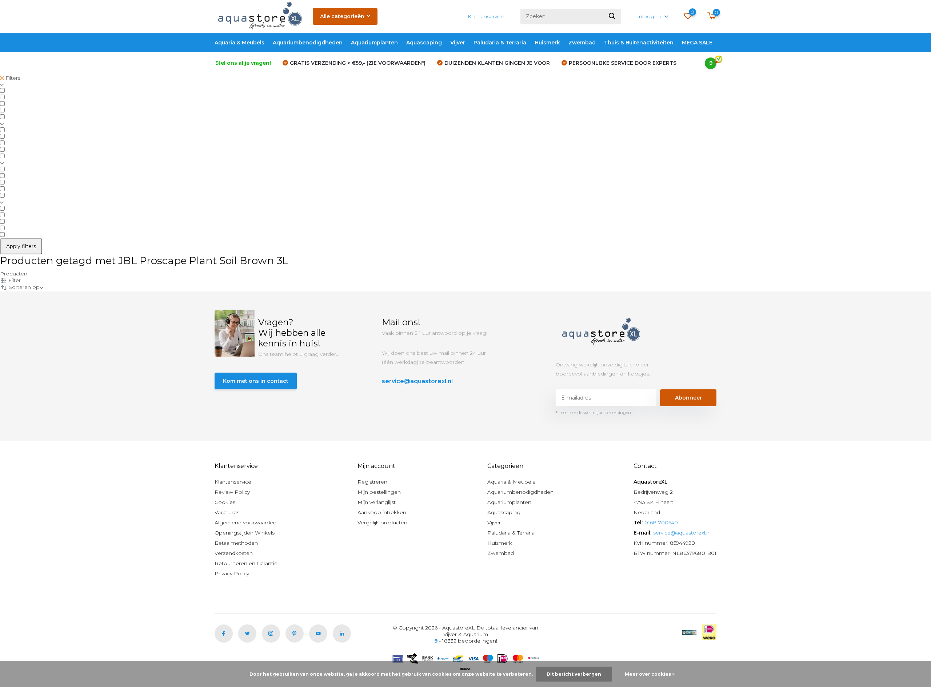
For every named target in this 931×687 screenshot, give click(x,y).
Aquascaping (424, 42)
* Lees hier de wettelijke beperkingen (593, 412)
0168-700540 (661, 522)
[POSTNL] (689, 632)
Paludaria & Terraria (500, 42)
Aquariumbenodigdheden (308, 42)
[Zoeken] (612, 16)
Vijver (457, 42)
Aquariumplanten (374, 42)
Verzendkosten (234, 553)
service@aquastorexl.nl (417, 381)
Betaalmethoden (236, 543)
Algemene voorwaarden (245, 522)
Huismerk (547, 42)
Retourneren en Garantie (246, 563)
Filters (12, 78)
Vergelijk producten (382, 522)
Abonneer (688, 397)
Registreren (372, 481)
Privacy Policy (232, 573)
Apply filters (21, 246)
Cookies (225, 502)
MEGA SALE (697, 42)
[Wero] (709, 632)
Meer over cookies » (650, 674)
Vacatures (227, 512)
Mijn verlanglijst (376, 502)
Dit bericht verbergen (574, 674)
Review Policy (232, 492)
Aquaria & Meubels (239, 42)
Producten (13, 273)
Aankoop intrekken (381, 512)
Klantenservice (486, 16)
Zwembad (582, 42)
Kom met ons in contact (255, 381)
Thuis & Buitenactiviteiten (639, 42)
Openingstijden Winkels (245, 532)
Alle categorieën (342, 16)
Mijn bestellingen (379, 492)
